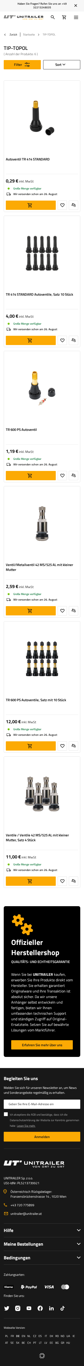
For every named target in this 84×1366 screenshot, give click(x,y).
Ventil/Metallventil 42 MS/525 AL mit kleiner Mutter (39, 567)
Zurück (13, 34)
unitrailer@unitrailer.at (26, 1213)
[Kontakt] (42, 1164)
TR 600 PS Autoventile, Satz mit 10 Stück (36, 700)
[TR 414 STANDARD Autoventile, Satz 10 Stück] (42, 254)
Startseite (29, 34)
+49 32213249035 (50, 5)
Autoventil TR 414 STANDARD (28, 159)
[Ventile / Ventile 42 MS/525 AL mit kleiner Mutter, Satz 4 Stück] (42, 795)
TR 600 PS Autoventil (21, 429)
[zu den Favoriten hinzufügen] (62, 205)
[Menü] (77, 17)
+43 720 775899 (22, 1205)
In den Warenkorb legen (31, 205)
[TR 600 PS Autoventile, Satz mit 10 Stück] (42, 659)
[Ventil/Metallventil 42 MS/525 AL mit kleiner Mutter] (42, 524)
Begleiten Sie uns (21, 1078)
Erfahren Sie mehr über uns (42, 1045)
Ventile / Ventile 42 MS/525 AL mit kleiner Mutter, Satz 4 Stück (37, 837)
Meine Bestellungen (23, 1244)
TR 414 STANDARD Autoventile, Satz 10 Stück (39, 294)
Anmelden (42, 1136)
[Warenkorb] (64, 17)
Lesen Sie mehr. (26, 1125)
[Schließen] (75, 5)
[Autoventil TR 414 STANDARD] (42, 119)
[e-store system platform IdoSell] (42, 1356)
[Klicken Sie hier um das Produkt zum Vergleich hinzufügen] (73, 205)
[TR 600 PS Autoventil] (42, 389)
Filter (18, 64)
